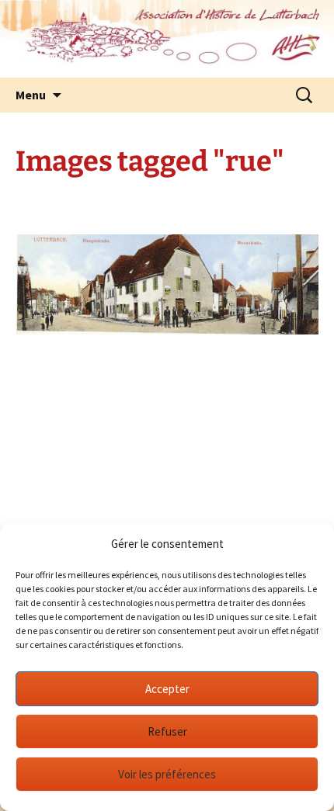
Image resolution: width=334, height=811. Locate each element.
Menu (31, 94)
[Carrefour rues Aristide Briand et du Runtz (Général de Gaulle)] (167, 284)
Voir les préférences (167, 774)
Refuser (167, 731)
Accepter (167, 688)
